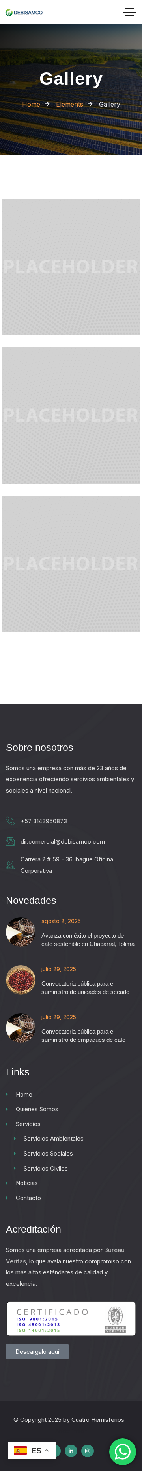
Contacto (28, 1198)
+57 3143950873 (44, 821)
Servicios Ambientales (54, 1138)
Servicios (28, 1124)
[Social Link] (71, 1451)
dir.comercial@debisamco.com (63, 841)
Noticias (27, 1183)
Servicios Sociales (48, 1153)
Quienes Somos (37, 1109)
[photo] (71, 324)
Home (24, 1094)
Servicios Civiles (46, 1168)
